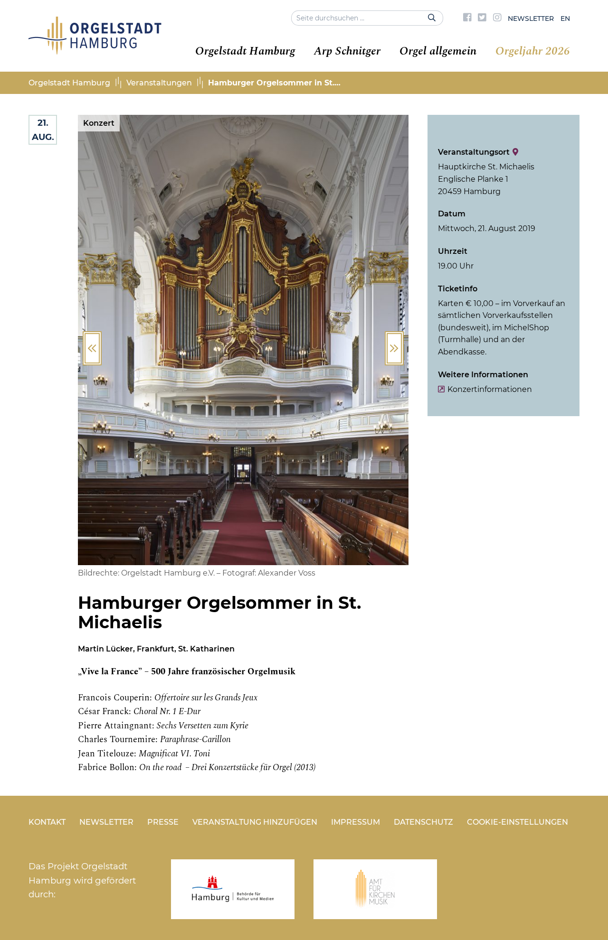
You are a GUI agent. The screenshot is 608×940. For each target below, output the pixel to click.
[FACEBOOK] (467, 18)
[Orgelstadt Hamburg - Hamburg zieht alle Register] (95, 51)
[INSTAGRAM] (497, 18)
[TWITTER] (482, 18)
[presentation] (92, 348)
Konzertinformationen (489, 389)
